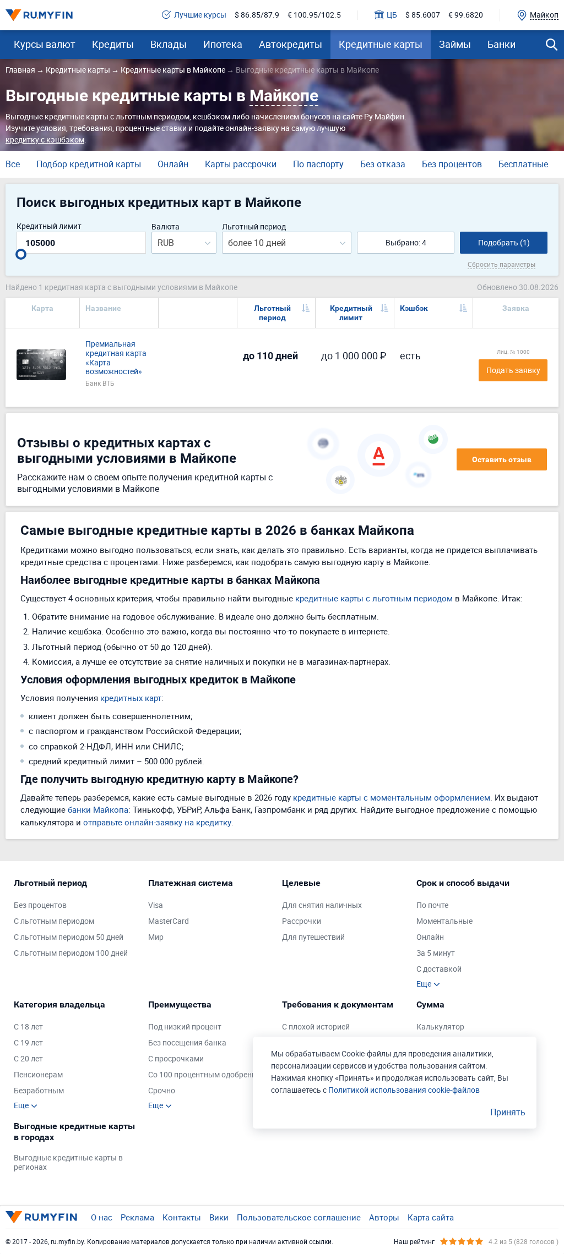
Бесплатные (523, 164)
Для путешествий (313, 937)
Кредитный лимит (49, 226)
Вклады (168, 44)
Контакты (181, 1217)
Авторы (384, 1217)
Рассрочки (301, 921)
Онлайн (173, 164)
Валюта (165, 227)
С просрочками (176, 1059)
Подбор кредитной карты (88, 164)
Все (13, 164)
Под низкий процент (184, 1027)
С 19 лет (28, 1043)
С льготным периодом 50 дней (68, 937)
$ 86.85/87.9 (257, 15)
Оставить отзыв (502, 459)
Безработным (39, 1091)
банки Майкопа (98, 809)
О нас (101, 1217)
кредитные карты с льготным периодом (374, 598)
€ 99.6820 (465, 15)
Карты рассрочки (240, 164)
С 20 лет (28, 1059)
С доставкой (439, 969)
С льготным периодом (54, 921)
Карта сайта (431, 1217)
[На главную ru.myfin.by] (41, 1217)
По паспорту (318, 164)
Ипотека (222, 44)
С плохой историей (316, 1027)
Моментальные (444, 921)
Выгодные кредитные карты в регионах (68, 1162)
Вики (219, 1217)
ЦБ (392, 15)
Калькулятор (440, 1027)
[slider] (20, 254)
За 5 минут (435, 953)
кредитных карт (130, 697)
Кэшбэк (414, 308)
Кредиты (113, 44)
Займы (455, 44)
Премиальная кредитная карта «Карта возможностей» (116, 357)
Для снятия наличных (322, 905)
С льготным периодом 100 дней (71, 953)
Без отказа (382, 164)
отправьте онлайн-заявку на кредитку (157, 822)
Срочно (161, 1091)
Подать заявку (513, 370)
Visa (155, 905)
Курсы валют (44, 44)
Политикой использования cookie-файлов (404, 1090)
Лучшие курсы (200, 15)
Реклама (137, 1217)
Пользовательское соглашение (299, 1217)
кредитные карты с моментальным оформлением (391, 797)
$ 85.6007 (422, 15)
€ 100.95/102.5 (314, 15)
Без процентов (452, 164)
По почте (432, 905)
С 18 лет (28, 1027)
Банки (501, 44)
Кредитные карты (380, 44)
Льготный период (254, 227)
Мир (156, 937)
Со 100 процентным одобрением (206, 1075)
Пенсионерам (38, 1075)
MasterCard (168, 921)
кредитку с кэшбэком (45, 139)
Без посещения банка (187, 1043)
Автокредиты (290, 44)
